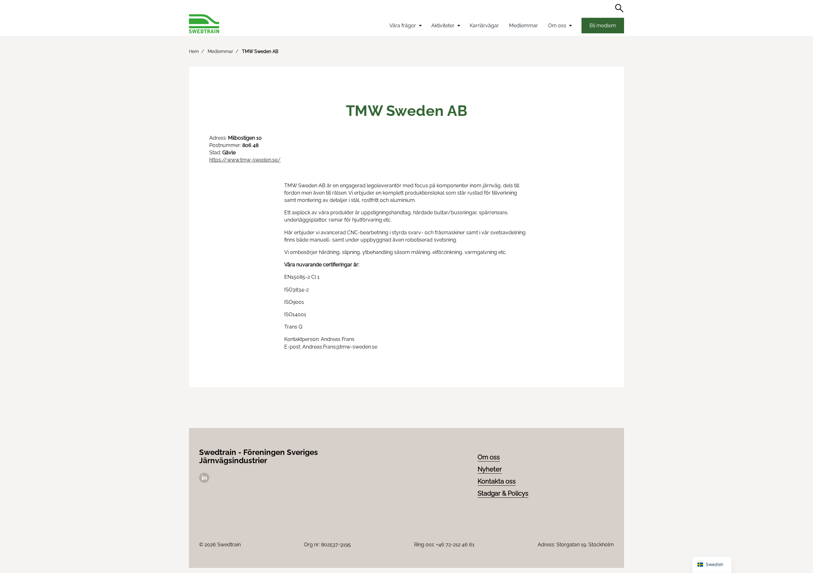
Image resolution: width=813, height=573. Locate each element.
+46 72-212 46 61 (455, 545)
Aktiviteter (442, 26)
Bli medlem (602, 26)
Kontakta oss (497, 481)
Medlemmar (523, 26)
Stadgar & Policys (503, 493)
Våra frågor (402, 26)
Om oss (557, 26)
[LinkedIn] (204, 481)
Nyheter (490, 469)
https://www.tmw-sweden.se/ (245, 160)
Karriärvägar (484, 26)
